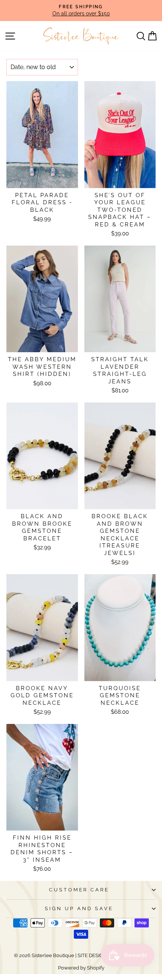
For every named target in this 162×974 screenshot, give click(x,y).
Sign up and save (79, 908)
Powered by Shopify (81, 968)
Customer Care (79, 890)
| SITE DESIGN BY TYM (100, 955)
